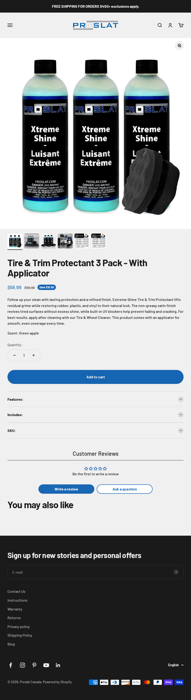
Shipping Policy (19, 635)
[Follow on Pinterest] (34, 665)
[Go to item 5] (82, 242)
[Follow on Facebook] (10, 665)
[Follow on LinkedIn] (58, 665)
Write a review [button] (66, 489)
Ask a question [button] (125, 489)
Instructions (17, 600)
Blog (11, 644)
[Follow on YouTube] (46, 665)
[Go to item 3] (48, 242)
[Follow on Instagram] (22, 665)
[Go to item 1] (14, 242)
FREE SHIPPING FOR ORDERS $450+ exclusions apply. (95, 6)
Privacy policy (18, 626)
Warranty (14, 609)
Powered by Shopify (57, 682)
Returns (14, 617)
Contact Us (16, 591)
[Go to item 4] (65, 242)
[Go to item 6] (98, 242)
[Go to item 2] (31, 242)
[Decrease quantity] (14, 355)
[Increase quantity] (33, 355)
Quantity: (15, 344)
